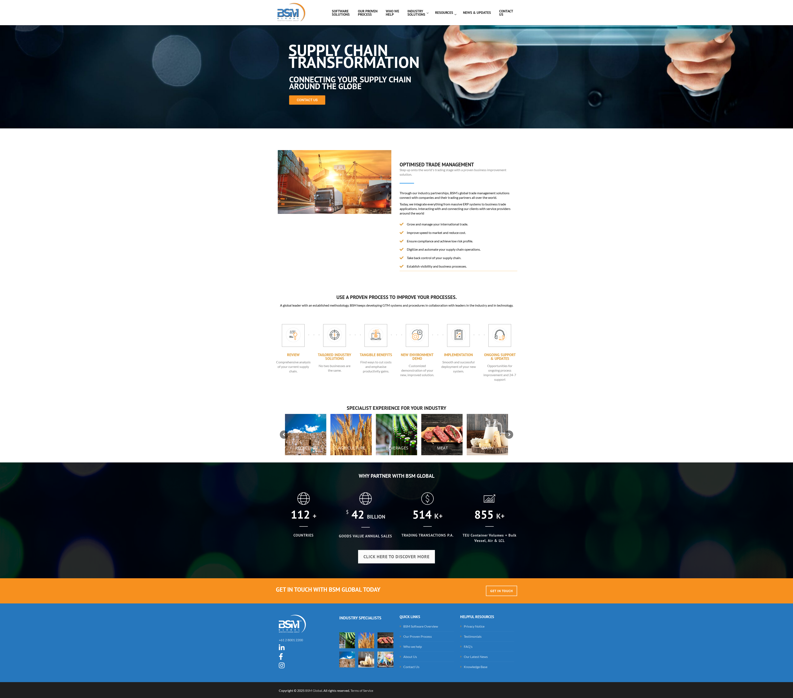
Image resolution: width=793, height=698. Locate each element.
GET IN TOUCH (501, 591)
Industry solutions (416, 13)
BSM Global (313, 690)
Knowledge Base (475, 667)
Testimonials (473, 636)
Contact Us (411, 667)
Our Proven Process (417, 636)
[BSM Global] (291, 12)
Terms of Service (361, 690)
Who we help (392, 13)
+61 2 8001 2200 (291, 640)
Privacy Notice (474, 626)
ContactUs (506, 13)
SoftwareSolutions (341, 13)
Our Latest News (476, 657)
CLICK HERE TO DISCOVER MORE (396, 556)
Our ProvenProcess (368, 13)
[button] (334, 182)
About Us (410, 657)
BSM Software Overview (420, 626)
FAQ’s (468, 646)
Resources (444, 12)
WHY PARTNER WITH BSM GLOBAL (396, 476)
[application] (334, 182)
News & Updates (477, 12)
